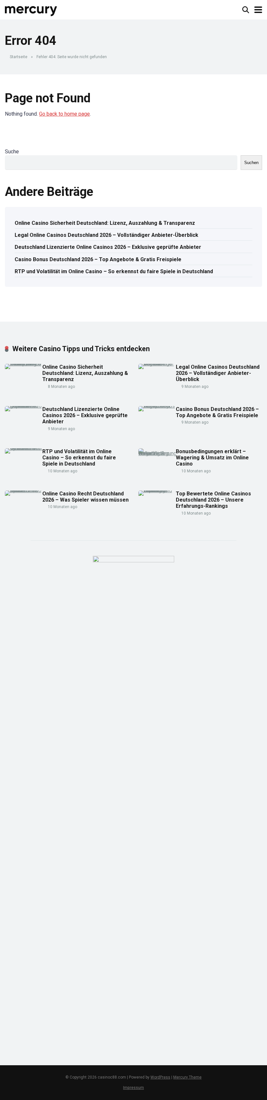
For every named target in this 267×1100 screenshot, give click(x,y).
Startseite (18, 57)
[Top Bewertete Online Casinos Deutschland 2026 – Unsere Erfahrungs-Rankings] (157, 490)
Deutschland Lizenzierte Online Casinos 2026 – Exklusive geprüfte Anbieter (108, 247)
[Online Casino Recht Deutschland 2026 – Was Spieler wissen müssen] (23, 490)
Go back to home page (64, 114)
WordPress (160, 1077)
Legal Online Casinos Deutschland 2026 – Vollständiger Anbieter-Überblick (106, 235)
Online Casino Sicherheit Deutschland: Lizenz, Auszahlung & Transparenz (105, 223)
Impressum (133, 1087)
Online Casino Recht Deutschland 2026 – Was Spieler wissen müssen (85, 497)
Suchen (251, 162)
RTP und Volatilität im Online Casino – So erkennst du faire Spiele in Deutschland (114, 271)
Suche (12, 151)
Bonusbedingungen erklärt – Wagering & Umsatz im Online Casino (212, 457)
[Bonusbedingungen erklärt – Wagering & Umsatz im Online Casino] (157, 453)
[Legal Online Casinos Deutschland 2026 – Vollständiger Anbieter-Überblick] (157, 364)
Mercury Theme (187, 1077)
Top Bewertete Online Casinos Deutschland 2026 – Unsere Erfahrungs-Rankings (213, 500)
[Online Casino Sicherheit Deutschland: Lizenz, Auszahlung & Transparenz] (23, 364)
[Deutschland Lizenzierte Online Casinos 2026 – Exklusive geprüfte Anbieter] (23, 406)
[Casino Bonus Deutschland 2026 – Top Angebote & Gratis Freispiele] (157, 406)
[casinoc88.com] (31, 9)
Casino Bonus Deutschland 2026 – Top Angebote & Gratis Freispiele (98, 259)
